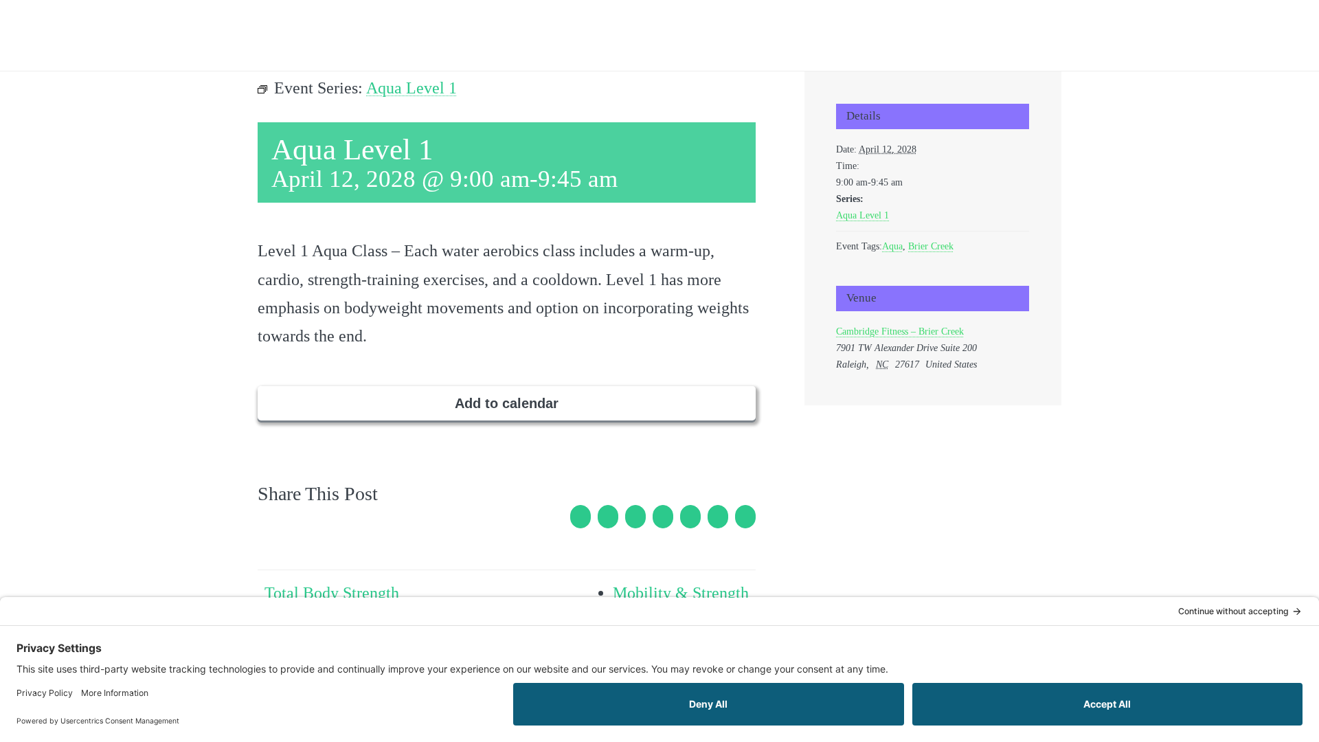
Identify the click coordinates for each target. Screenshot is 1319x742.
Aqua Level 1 (862, 215)
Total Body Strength (331, 593)
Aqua (892, 246)
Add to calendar (507, 403)
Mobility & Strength (681, 593)
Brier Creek (931, 246)
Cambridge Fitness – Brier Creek (900, 331)
